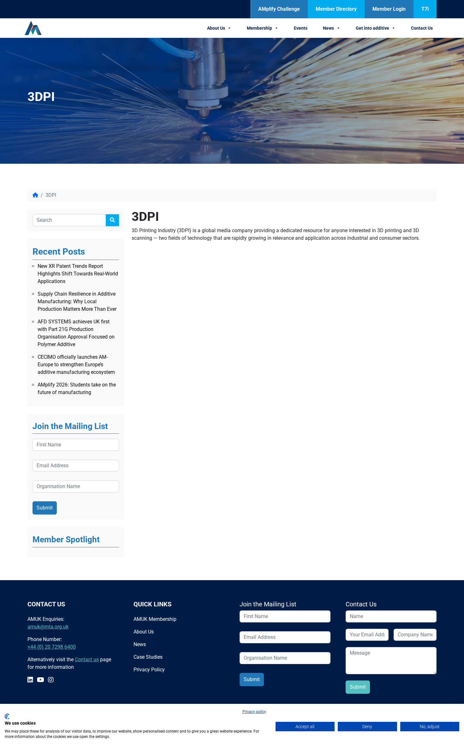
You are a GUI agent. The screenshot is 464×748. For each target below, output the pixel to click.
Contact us (87, 660)
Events (300, 28)
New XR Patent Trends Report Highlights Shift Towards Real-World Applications (78, 273)
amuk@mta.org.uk (47, 627)
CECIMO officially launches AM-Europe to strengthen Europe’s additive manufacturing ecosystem (76, 364)
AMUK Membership (155, 619)
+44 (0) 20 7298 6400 (51, 647)
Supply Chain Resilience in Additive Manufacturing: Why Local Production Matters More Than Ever (77, 301)
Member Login (389, 9)
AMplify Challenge (279, 9)
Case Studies (148, 657)
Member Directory (336, 9)
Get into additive (372, 28)
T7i (425, 9)
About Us (216, 28)
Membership (259, 28)
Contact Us (422, 28)
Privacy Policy (149, 670)
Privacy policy (254, 712)
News (328, 28)
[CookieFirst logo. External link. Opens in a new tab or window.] (7, 716)
